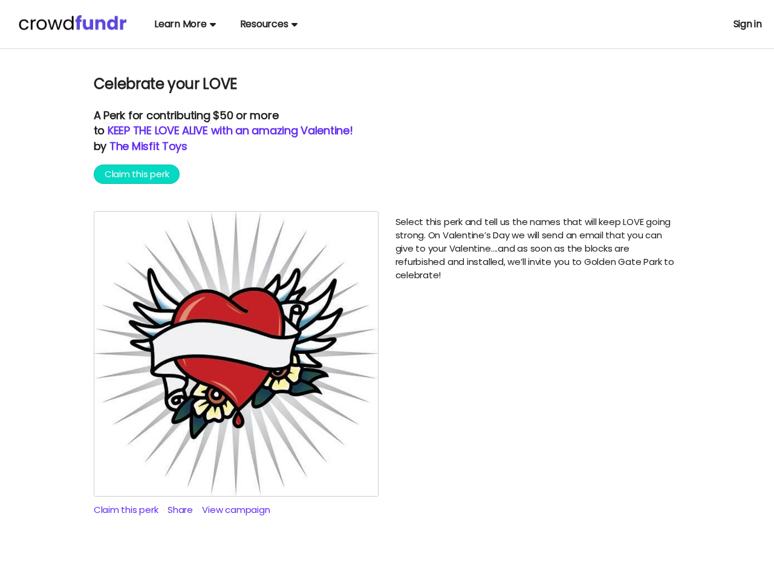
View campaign (236, 509)
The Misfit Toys (148, 146)
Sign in (747, 24)
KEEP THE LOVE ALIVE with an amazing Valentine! (230, 130)
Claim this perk (137, 174)
